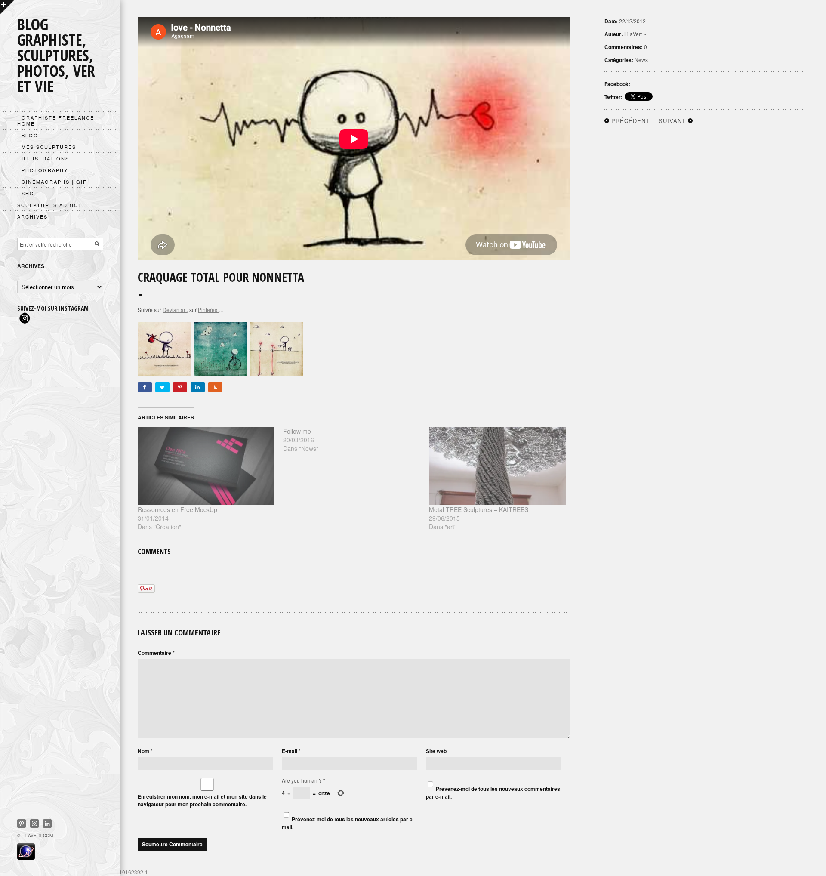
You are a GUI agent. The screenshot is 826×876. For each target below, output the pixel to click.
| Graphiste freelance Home (55, 120)
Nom (145, 751)
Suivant (672, 121)
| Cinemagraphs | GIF (52, 181)
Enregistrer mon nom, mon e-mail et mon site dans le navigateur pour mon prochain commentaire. (202, 800)
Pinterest (21, 823)
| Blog (27, 135)
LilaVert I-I (635, 33)
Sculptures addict (49, 204)
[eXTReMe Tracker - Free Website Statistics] (26, 857)
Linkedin (47, 823)
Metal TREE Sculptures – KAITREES (478, 509)
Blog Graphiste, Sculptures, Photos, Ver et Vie (56, 55)
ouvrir (7, 7)
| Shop (27, 193)
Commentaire (156, 653)
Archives (32, 216)
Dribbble (34, 823)
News (641, 59)
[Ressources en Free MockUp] (206, 466)
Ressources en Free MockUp (177, 509)
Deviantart (175, 309)
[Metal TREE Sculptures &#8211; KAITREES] (497, 466)
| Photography (42, 170)
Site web (436, 751)
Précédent (630, 121)
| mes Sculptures (46, 146)
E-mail (291, 751)
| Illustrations (43, 158)
